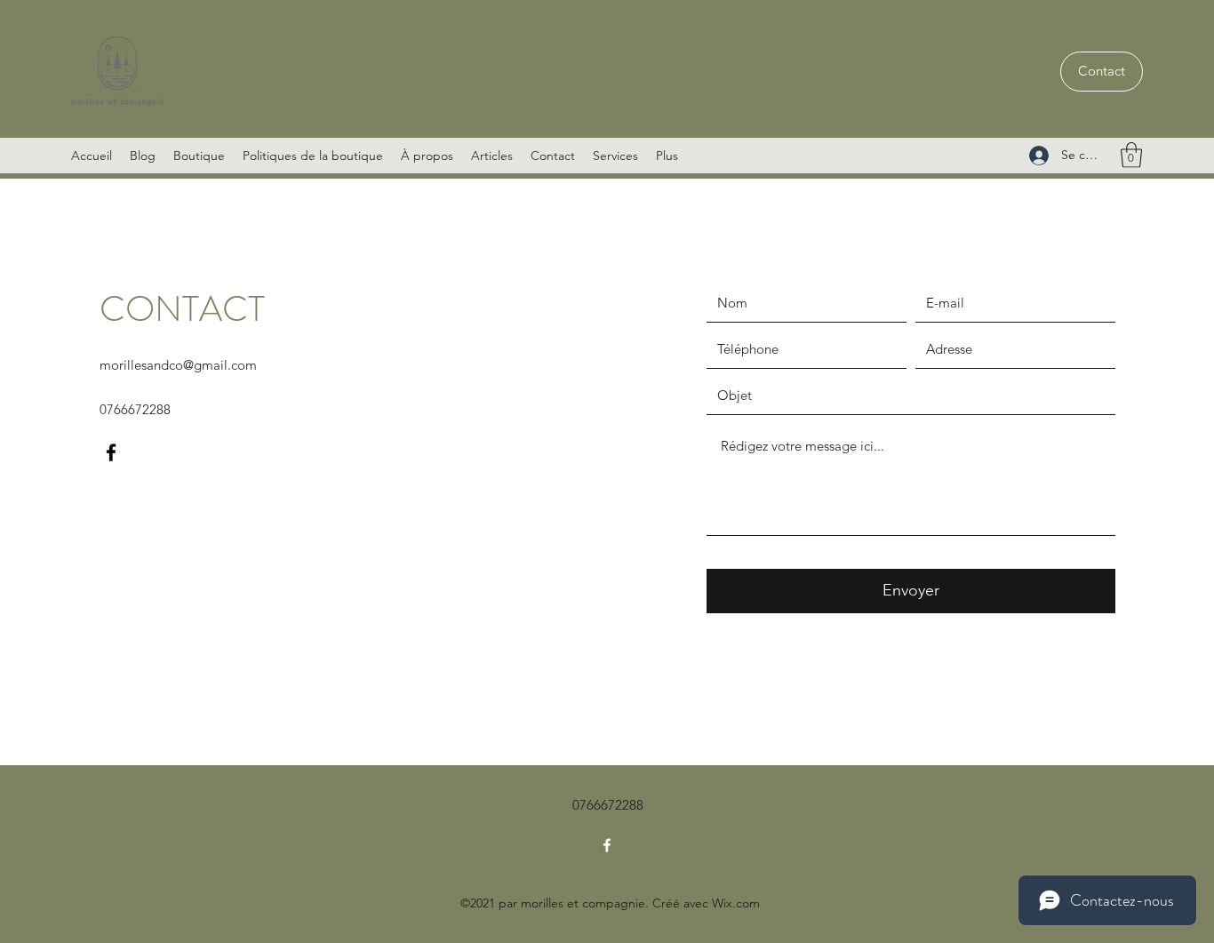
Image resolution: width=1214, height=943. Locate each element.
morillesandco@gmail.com (178, 364)
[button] (1131, 155)
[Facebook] (111, 452)
